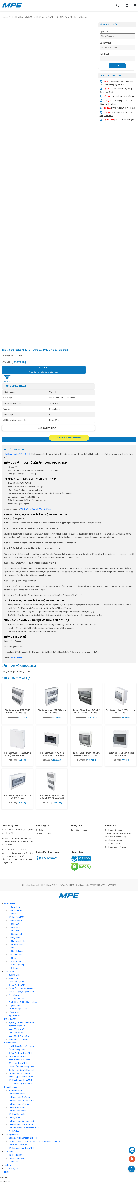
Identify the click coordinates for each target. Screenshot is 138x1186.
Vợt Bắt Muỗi (14, 1016)
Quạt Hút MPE (14, 1005)
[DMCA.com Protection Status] (81, 866)
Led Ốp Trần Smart (17, 1107)
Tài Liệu (7, 1165)
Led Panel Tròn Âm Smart (20, 1097)
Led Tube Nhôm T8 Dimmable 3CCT (24, 1128)
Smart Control (10, 1043)
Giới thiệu (39, 830)
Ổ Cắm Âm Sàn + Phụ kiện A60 (22, 988)
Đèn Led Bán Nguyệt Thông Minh (22, 1070)
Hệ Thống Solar (15, 1155)
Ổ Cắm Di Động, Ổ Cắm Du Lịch (21, 992)
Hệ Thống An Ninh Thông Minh (21, 1148)
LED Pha (12, 948)
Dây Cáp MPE (14, 978)
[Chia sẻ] (4, 1181)
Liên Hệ (7, 1172)
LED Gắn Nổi (14, 931)
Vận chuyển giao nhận (113, 840)
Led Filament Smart (17, 1094)
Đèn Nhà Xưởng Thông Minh (20, 1080)
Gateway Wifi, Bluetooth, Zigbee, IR (23, 1138)
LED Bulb (12, 914)
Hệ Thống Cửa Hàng (43, 833)
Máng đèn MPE (10, 1019)
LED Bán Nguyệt (15, 910)
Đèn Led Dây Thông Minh (19, 1073)
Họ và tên (104, 32)
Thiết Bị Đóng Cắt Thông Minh (21, 1046)
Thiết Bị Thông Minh (12, 1134)
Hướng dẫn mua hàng (79, 830)
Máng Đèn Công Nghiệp (18, 1039)
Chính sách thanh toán (113, 844)
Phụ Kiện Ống (18, 999)
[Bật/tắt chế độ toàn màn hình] (6, 1181)
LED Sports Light (16, 951)
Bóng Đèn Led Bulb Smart (19, 1060)
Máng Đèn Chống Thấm (19, 1036)
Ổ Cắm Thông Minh (17, 1050)
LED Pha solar (14, 1162)
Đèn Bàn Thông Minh (17, 1056)
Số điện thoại (105, 43)
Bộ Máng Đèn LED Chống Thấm (22, 1022)
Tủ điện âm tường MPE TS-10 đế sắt (35, 509)
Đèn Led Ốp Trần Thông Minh (21, 1077)
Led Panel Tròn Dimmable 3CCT (22, 1100)
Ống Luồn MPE (15, 995)
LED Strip (12, 958)
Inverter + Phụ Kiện (16, 1158)
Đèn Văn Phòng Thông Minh (20, 1083)
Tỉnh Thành (104, 54)
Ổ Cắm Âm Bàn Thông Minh (20, 1053)
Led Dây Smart (15, 1117)
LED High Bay (14, 937)
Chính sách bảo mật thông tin (116, 847)
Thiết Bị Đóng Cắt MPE (18, 1009)
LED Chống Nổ (14, 924)
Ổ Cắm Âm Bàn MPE (17, 985)
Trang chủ (6, 17)
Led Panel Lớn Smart (17, 1111)
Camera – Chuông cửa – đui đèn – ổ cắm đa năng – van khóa (34, 1141)
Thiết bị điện (17, 17)
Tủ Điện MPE (28, 17)
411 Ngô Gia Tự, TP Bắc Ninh (124, 96)
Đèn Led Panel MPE (17, 917)
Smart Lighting (10, 1087)
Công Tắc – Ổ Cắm (17, 982)
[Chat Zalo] (132, 1150)
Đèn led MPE (9, 904)
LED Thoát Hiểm (15, 961)
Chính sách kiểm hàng (113, 830)
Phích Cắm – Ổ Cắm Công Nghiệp (23, 1002)
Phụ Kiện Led (14, 1131)
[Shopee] (132, 1159)
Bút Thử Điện (14, 975)
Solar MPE (8, 1151)
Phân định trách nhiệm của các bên (118, 833)
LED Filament (14, 927)
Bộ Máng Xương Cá (17, 1026)
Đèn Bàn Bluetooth (17, 1114)
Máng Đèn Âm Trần (17, 1029)
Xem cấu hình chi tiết (47, 428)
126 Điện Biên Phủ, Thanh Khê (123, 108)
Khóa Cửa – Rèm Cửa (18, 1145)
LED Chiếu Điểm (15, 920)
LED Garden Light (16, 934)
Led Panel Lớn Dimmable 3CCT (22, 1124)
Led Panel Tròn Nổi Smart (19, 1104)
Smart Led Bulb (15, 1090)
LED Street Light (15, 954)
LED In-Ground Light (17, 941)
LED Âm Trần (14, 907)
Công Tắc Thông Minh (18, 1063)
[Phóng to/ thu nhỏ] (9, 1181)
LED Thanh (13, 968)
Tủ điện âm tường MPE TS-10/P (17, 454)
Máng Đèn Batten (16, 1033)
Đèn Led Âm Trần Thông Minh (21, 1067)
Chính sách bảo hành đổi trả (115, 837)
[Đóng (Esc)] (1, 1181)
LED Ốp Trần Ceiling (17, 944)
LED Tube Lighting (16, 965)
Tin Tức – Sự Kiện (11, 1168)
